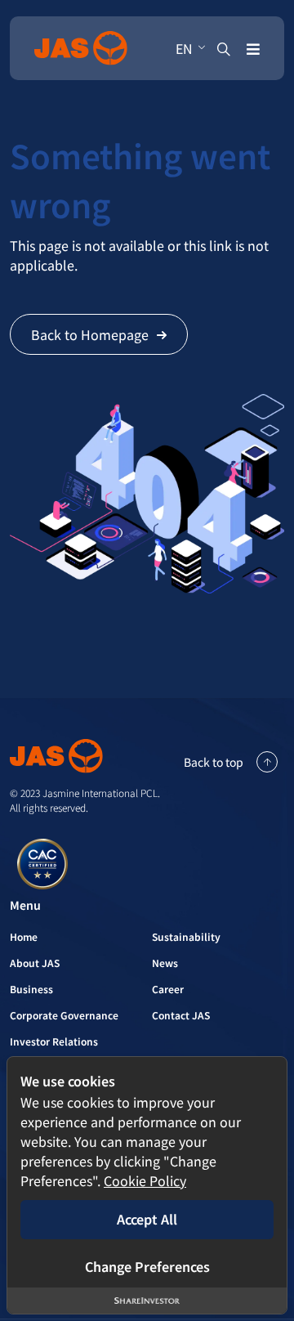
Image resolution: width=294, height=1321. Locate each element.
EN (184, 48)
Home (24, 936)
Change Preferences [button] (147, 1266)
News (165, 962)
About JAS (35, 962)
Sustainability (186, 936)
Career (168, 989)
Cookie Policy (145, 1180)
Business (31, 989)
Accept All (147, 1219)
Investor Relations (54, 1041)
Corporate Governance (64, 1015)
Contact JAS (181, 1015)
